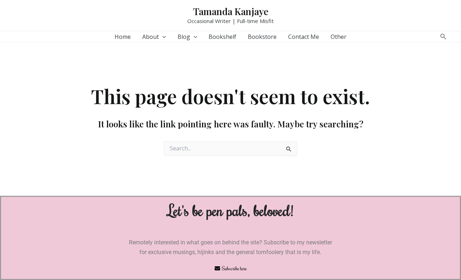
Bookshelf (222, 37)
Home (123, 37)
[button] (162, 36)
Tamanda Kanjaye (230, 11)
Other (338, 37)
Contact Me (303, 37)
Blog (184, 37)
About (150, 37)
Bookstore (262, 37)
